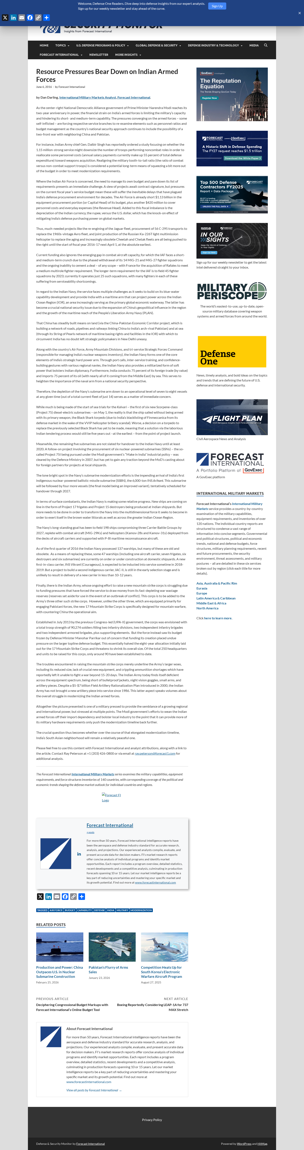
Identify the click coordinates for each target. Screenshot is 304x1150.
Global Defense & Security (156, 45)
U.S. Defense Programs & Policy (100, 45)
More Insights (126, 54)
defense (99, 910)
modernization (141, 910)
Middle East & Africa (211, 603)
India (110, 910)
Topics (60, 45)
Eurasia (201, 588)
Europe (201, 593)
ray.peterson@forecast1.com (155, 753)
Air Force (56, 910)
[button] (90, 832)
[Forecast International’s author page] (55, 853)
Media (254, 45)
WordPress (244, 1143)
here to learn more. (218, 618)
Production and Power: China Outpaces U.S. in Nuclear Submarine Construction (59, 972)
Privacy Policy (152, 1120)
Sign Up (217, 6)
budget (70, 910)
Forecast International (59, 54)
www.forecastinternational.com (155, 882)
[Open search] (266, 45)
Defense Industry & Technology (213, 45)
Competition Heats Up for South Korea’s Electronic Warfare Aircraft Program (161, 972)
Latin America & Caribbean (216, 598)
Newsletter (98, 54)
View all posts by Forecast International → (94, 1090)
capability (84, 910)
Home (44, 45)
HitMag (262, 1143)
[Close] (299, 13)
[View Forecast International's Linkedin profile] (79, 853)
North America (207, 608)
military (122, 910)
